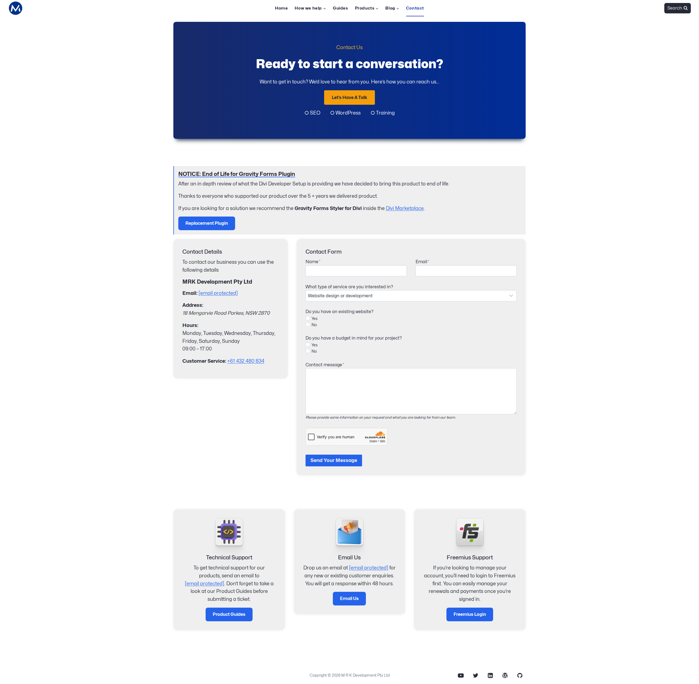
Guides (340, 8)
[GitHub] (520, 675)
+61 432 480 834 (245, 361)
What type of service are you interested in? (349, 286)
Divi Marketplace (405, 208)
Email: (189, 293)
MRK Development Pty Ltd (217, 281)
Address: (192, 305)
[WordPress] (505, 675)
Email (422, 261)
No (314, 324)
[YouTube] (461, 675)
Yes (315, 318)
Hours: (190, 325)
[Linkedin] (490, 675)
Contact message (325, 364)
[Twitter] (475, 675)
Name (313, 261)
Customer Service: (204, 361)
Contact (415, 8)
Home (281, 8)
